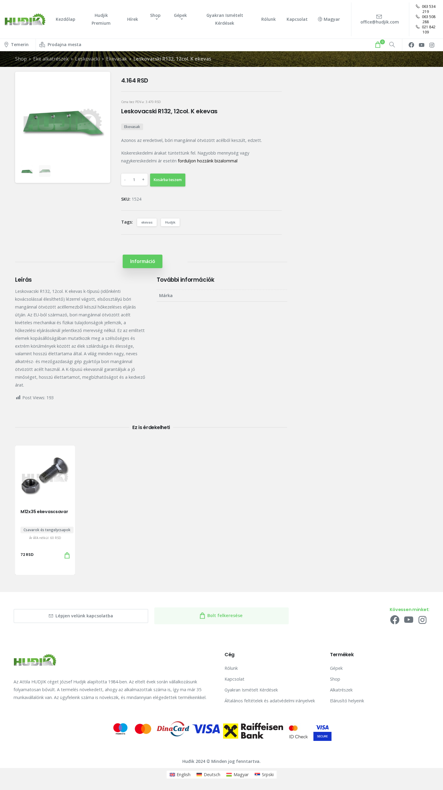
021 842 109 (428, 29)
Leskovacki (87, 58)
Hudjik (170, 222)
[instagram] (432, 45)
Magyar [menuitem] (241, 774)
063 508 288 (428, 19)
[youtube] (421, 45)
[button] (100, 81)
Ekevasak (116, 58)
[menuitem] (180, 775)
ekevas (146, 222)
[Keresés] (392, 45)
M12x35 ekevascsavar (44, 512)
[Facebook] (411, 45)
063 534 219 (428, 9)
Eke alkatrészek (51, 58)
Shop (21, 58)
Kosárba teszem (168, 179)
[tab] (142, 261)
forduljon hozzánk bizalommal (207, 161)
